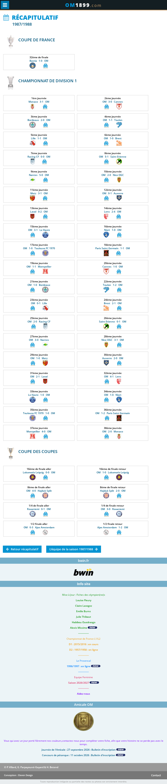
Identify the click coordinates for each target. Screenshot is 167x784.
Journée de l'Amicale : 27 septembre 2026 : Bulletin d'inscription (79, 749)
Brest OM (113, 303)
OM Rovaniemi (112, 509)
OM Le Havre (39, 230)
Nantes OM (39, 175)
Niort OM (112, 230)
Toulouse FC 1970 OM (39, 413)
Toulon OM (112, 285)
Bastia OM (39, 61)
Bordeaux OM (38, 120)
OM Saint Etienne (112, 156)
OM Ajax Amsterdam (39, 527)
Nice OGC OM (112, 340)
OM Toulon (112, 120)
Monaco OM (39, 101)
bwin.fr (83, 560)
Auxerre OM (112, 358)
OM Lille (39, 303)
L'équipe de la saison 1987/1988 (71, 549)
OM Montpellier (38, 266)
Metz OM (39, 193)
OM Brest (113, 138)
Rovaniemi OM (39, 509)
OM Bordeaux (38, 285)
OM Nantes (39, 340)
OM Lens (112, 376)
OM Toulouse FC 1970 (39, 248)
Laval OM (39, 211)
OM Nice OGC (112, 175)
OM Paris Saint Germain (112, 413)
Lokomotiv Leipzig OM (39, 472)
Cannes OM (112, 266)
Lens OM (112, 211)
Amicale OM (83, 704)
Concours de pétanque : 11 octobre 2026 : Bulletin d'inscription (79, 755)
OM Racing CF (38, 321)
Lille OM (39, 138)
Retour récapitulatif (24, 549)
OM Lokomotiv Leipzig (113, 472)
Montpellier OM (38, 431)
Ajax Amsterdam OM (112, 527)
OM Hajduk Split (39, 490)
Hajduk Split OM (112, 490)
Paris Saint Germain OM (112, 248)
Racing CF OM (38, 156)
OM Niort (112, 395)
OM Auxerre (112, 193)
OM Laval (39, 376)
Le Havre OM (39, 395)
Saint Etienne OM (112, 321)
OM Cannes (112, 101)
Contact (156, 775)
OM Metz (39, 358)
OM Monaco (112, 431)
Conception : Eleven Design (18, 775)
